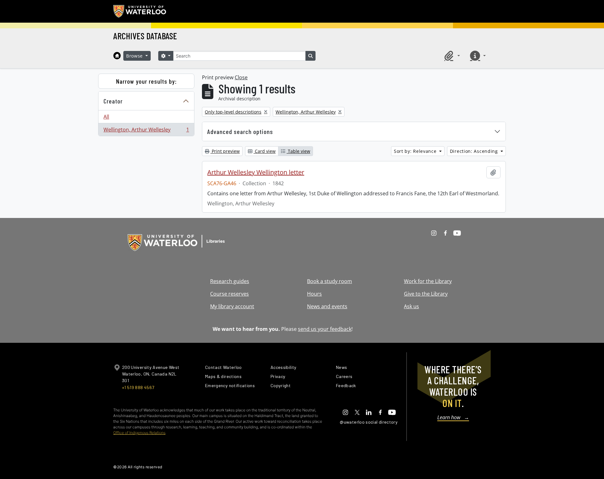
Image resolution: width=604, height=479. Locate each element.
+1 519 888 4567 (138, 387)
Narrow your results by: (146, 81)
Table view (298, 151)
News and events (327, 306)
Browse (135, 56)
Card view (265, 151)
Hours (314, 293)
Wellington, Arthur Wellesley (146, 131)
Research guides (229, 281)
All (106, 116)
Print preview (225, 151)
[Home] (117, 55)
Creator (113, 101)
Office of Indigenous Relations (139, 432)
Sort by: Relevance (416, 151)
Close (241, 77)
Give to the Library (426, 293)
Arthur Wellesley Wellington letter (255, 172)
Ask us (411, 306)
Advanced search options (240, 131)
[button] (451, 55)
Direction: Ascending (475, 151)
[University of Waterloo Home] (140, 11)
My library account (232, 306)
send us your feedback (324, 329)
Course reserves (229, 293)
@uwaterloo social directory (369, 422)
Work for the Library (428, 281)
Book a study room (329, 281)
